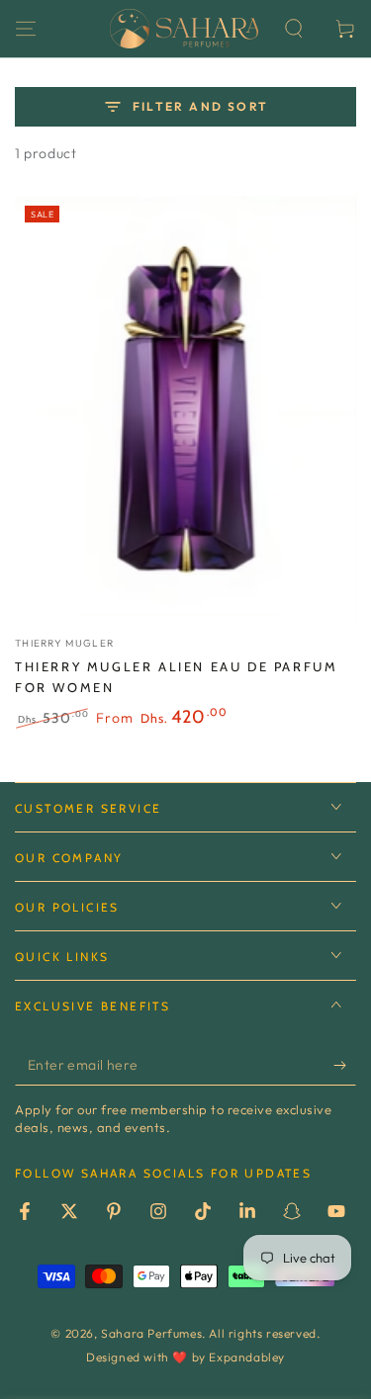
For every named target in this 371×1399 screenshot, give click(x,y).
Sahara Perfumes (151, 1333)
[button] (294, 28)
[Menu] (25, 28)
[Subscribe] (344, 1066)
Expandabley (247, 1357)
